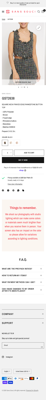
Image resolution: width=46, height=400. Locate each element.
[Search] (39, 11)
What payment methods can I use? (18, 282)
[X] (8, 190)
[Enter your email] (41, 347)
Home (3, 19)
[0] (42, 11)
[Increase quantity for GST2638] (11, 153)
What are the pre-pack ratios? (17, 268)
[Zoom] (38, 27)
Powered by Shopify (32, 390)
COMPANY (8, 314)
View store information (15, 184)
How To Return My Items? (14, 275)
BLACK (5, 143)
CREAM (11, 143)
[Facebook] (3, 190)
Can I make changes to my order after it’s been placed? (18, 289)
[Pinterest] (13, 190)
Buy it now (23, 160)
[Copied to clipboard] (23, 190)
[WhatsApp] (18, 190)
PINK (17, 143)
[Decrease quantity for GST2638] (4, 153)
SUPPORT (7, 323)
